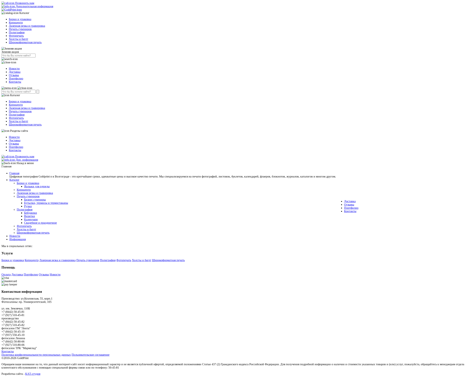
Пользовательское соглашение (90, 354)
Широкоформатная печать (25, 42)
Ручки (28, 206)
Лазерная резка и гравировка (27, 25)
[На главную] (11, 9)
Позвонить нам (24, 3)
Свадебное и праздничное (40, 222)
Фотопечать (16, 35)
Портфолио (16, 78)
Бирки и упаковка (20, 19)
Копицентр (16, 22)
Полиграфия (16, 32)
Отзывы (14, 75)
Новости (14, 68)
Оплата (6, 274)
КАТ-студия (32, 373)
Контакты (15, 81)
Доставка (14, 71)
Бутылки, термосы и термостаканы (46, 202)
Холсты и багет (18, 39)
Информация (17, 239)
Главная (14, 173)
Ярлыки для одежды (37, 186)
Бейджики (30, 212)
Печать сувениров (20, 29)
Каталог (14, 179)
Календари (31, 219)
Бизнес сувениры (35, 199)
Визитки (29, 216)
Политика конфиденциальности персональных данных (36, 354)
